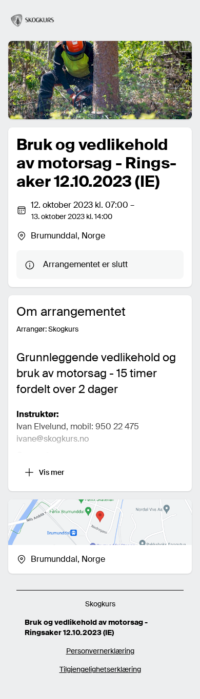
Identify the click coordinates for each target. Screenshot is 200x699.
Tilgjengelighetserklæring (100, 669)
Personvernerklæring (100, 651)
